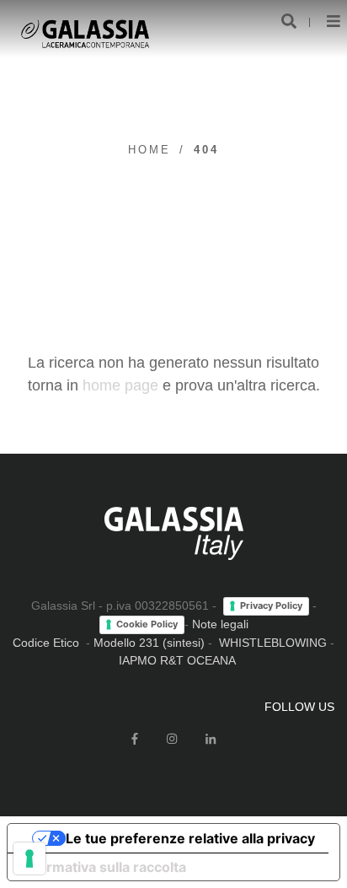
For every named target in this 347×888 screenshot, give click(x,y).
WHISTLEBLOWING (273, 642)
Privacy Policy (271, 605)
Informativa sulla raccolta (103, 866)
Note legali (220, 624)
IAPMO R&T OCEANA (177, 660)
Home (149, 149)
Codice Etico (46, 642)
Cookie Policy (147, 624)
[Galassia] (85, 34)
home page (120, 385)
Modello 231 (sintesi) (149, 642)
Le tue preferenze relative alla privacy (190, 838)
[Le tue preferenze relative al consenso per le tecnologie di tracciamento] (29, 858)
